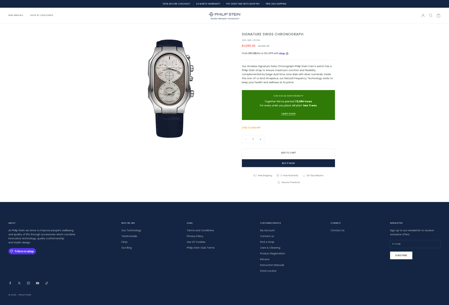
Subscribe (401, 255)
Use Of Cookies (196, 242)
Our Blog (126, 247)
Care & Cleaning (270, 247)
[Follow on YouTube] (37, 283)
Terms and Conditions (200, 230)
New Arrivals (15, 15)
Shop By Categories (41, 15)
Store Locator (268, 271)
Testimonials (129, 236)
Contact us (267, 236)
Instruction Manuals (272, 265)
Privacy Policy (195, 236)
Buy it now (288, 163)
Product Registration (272, 253)
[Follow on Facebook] (10, 283)
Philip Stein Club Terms (201, 247)
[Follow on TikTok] (46, 283)
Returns (264, 259)
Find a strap (267, 242)
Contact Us (337, 230)
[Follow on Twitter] (19, 283)
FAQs (124, 242)
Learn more (289, 113)
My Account (267, 230)
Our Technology (131, 230)
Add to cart (288, 152)
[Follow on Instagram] (28, 283)
